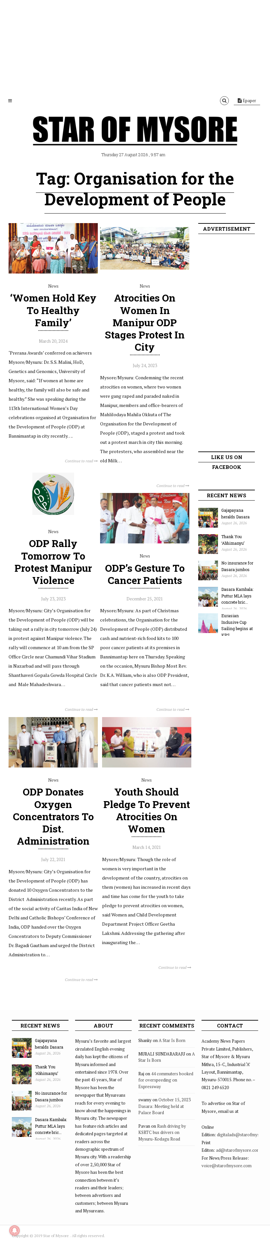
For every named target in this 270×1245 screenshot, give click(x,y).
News (53, 286)
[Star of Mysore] (135, 138)
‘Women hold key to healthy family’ (53, 310)
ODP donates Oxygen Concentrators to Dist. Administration (53, 816)
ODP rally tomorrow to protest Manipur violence (53, 562)
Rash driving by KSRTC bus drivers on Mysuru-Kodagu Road (162, 1132)
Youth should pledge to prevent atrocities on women (146, 810)
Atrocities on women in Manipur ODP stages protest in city (145, 322)
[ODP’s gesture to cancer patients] (144, 542)
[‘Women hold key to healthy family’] (53, 272)
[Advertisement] (135, 46)
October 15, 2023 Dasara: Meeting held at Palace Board (164, 1106)
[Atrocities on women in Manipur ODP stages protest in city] (144, 272)
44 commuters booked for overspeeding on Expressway (165, 1080)
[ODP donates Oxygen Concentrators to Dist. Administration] (53, 766)
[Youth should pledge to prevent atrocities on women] (146, 766)
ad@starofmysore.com (238, 1150)
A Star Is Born (172, 1040)
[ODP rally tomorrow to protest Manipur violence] (53, 517)
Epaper (249, 100)
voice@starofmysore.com (227, 1166)
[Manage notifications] (14, 1230)
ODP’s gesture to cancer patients (145, 574)
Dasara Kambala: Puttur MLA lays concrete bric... (237, 596)
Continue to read (79, 460)
